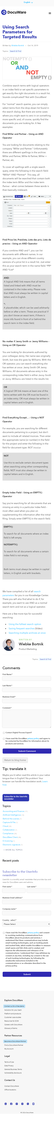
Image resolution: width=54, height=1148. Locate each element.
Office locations (10, 1090)
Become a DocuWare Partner (15, 1041)
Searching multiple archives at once (27, 633)
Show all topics (13, 850)
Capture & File (10, 822)
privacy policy (33, 738)
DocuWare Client (12, 837)
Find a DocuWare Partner (13, 1045)
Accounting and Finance (15, 811)
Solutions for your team (13, 1010)
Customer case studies (12, 1017)
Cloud (7, 826)
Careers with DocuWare (13, 1025)
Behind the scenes (12, 819)
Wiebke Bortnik (17, 45)
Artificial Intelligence (13, 815)
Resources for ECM (11, 1021)
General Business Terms (13, 1069)
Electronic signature (13, 845)
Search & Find (15, 51)
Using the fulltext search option (25, 624)
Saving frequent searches (21, 628)
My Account (8, 1049)
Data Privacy (8, 1066)
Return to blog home (15, 760)
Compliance (10, 833)
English (27, 2)
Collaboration (10, 830)
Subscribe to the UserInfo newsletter (15, 797)
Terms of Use (9, 1062)
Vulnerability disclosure (12, 1073)
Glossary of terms (10, 1028)
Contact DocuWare (11, 1086)
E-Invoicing (9, 841)
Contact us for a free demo (14, 1006)
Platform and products (12, 1014)
